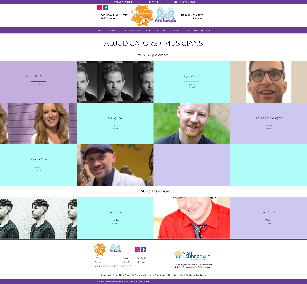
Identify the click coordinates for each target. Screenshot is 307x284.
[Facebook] (105, 7)
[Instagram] (99, 7)
